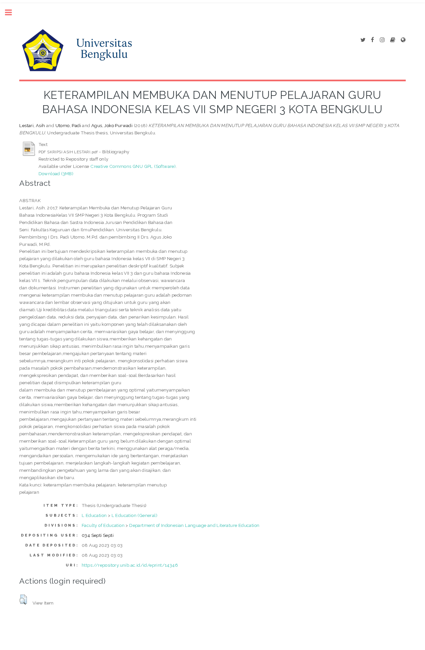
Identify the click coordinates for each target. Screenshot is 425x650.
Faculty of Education (103, 525)
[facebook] (372, 40)
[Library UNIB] (403, 40)
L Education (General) (134, 515)
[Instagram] (382, 40)
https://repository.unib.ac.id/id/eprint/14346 (130, 565)
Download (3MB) (56, 173)
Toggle (12, 12)
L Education (94, 515)
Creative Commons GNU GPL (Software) (133, 166)
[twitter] (362, 40)
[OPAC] (392, 40)
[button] (23, 600)
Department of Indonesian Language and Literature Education (194, 525)
